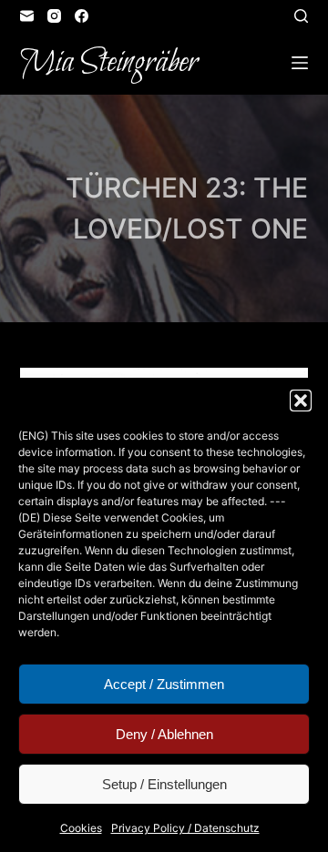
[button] (301, 400)
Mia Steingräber (109, 63)
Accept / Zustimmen (164, 684)
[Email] (27, 16)
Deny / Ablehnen (164, 734)
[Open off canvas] (300, 63)
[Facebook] (81, 16)
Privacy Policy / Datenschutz (185, 828)
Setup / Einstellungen (164, 784)
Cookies (81, 828)
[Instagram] (54, 16)
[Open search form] (301, 16)
